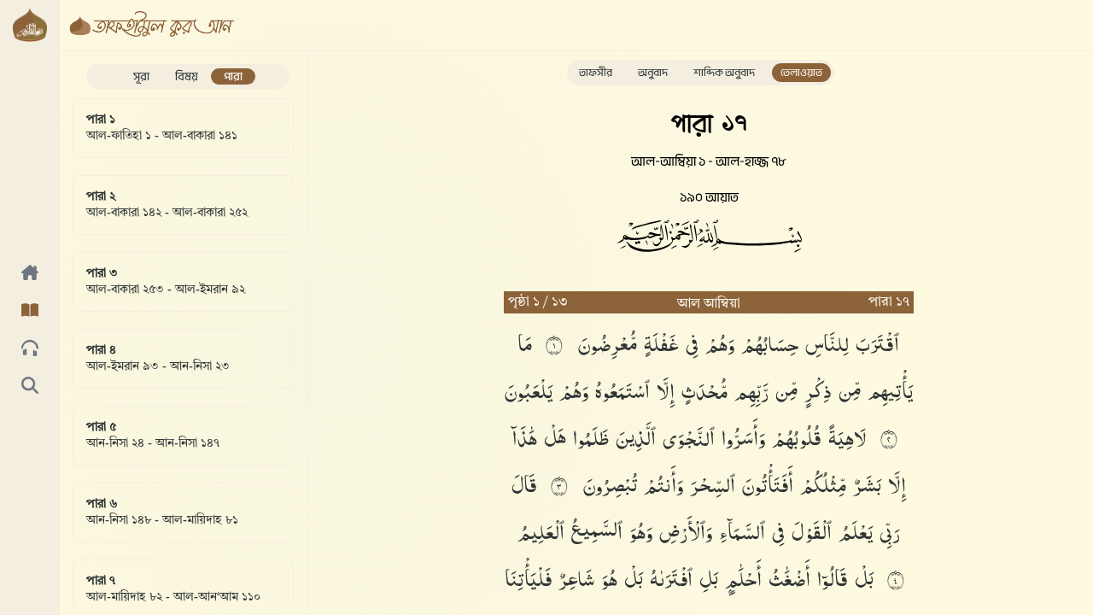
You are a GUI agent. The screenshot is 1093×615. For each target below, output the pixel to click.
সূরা (141, 76)
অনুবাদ (653, 72)
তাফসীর (595, 72)
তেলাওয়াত (801, 72)
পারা (233, 76)
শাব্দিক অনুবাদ (724, 72)
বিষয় (186, 76)
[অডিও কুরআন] (29, 349)
